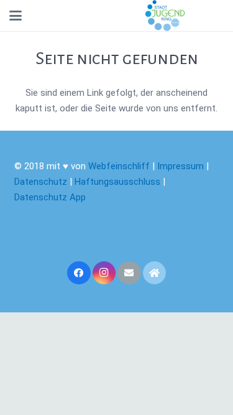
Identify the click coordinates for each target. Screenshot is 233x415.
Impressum (180, 166)
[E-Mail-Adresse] (129, 273)
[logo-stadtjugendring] (165, 15)
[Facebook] (79, 273)
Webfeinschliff (119, 166)
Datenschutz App (50, 197)
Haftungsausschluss (119, 181)
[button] (15, 15)
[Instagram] (104, 273)
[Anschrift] (155, 273)
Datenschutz (40, 181)
